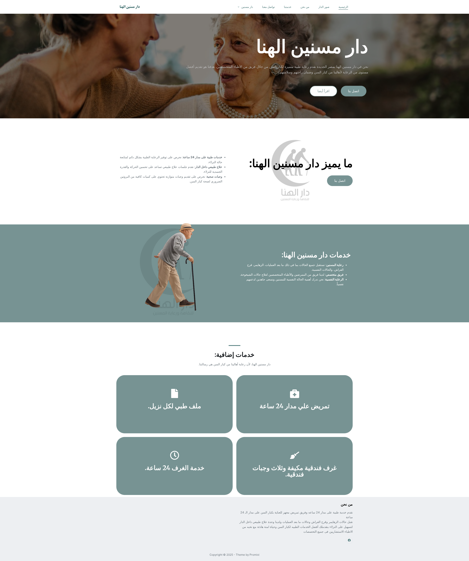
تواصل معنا (268, 7)
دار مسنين (247, 7)
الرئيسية (343, 7)
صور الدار (323, 7)
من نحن (304, 7)
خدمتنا (287, 7)
